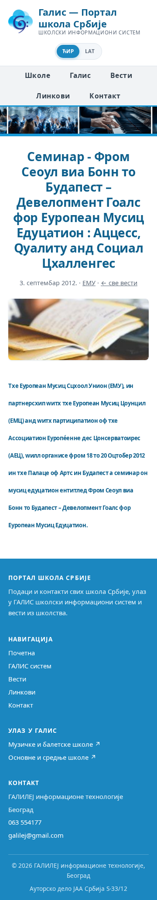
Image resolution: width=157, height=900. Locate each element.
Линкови (53, 96)
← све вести (119, 283)
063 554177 (24, 822)
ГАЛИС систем (29, 665)
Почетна (21, 652)
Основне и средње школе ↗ (52, 757)
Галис (80, 75)
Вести (121, 75)
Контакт (104, 96)
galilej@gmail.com (36, 835)
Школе (37, 75)
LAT (90, 51)
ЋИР (68, 51)
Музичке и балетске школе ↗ (54, 744)
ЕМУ (89, 283)
